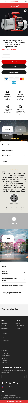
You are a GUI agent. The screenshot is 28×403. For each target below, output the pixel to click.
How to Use (21, 239)
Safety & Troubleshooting (8, 247)
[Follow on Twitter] (6, 383)
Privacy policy (11, 397)
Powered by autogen (12, 395)
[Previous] (1, 6)
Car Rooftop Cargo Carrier (5, 336)
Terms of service (18, 397)
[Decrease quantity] (3, 56)
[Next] (26, 6)
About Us (18, 323)
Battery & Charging (20, 247)
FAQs (2, 347)
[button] (14, 401)
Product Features (8, 238)
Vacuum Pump (4, 325)
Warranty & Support (8, 255)
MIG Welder (4, 333)
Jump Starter (4, 323)
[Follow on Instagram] (10, 383)
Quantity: (3, 53)
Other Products (5, 340)
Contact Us (4, 350)
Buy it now (14, 66)
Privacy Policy (4, 353)
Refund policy (4, 397)
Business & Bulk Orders (21, 325)
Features (7, 129)
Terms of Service (19, 331)
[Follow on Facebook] (2, 383)
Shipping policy (4, 398)
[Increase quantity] (9, 56)
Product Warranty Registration (5, 361)
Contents (7, 135)
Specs (20, 129)
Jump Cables (4, 328)
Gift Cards (18, 328)
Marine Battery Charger (6, 331)
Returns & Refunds (5, 355)
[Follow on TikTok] (18, 383)
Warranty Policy (5, 358)
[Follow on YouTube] (14, 383)
